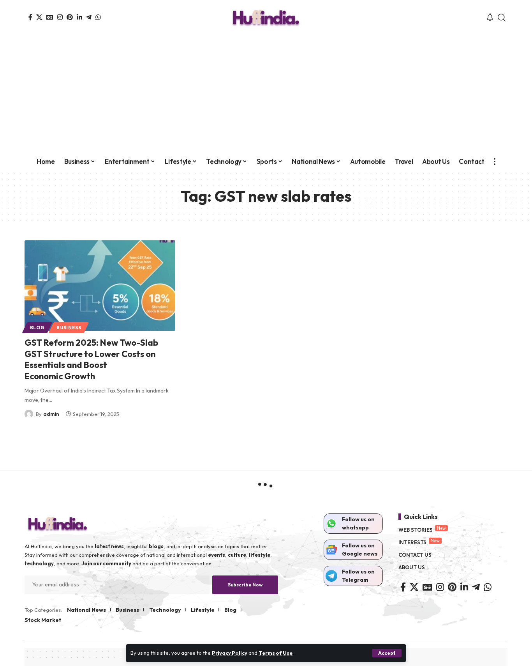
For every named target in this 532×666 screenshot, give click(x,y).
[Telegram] (88, 17)
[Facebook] (30, 17)
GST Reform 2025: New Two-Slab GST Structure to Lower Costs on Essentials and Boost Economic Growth (91, 359)
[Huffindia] (266, 17)
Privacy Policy (229, 653)
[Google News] (49, 17)
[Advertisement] (266, 93)
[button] (387, 653)
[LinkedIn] (79, 17)
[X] (39, 17)
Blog (37, 327)
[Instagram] (60, 17)
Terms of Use (275, 653)
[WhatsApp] (98, 17)
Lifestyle (203, 609)
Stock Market (43, 619)
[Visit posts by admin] (29, 414)
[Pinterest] (70, 17)
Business (68, 327)
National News (86, 609)
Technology (165, 609)
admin (51, 414)
